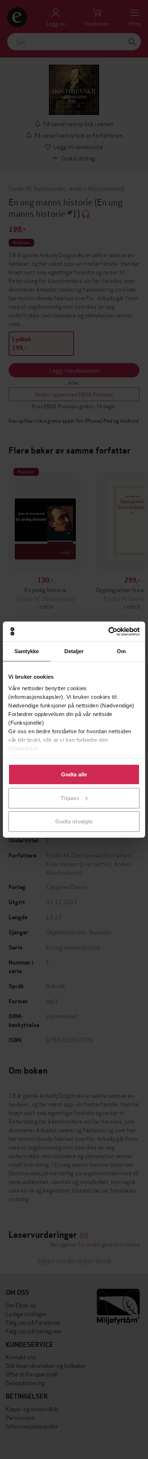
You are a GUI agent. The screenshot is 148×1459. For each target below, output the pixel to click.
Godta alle (74, 774)
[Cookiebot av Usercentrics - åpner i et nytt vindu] (108, 631)
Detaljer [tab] (74, 651)
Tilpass (70, 798)
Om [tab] (121, 651)
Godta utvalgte (74, 821)
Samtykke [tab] (26, 651)
